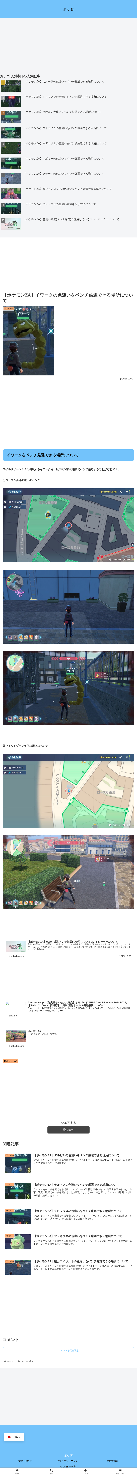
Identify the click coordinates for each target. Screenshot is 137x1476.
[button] (127, 749)
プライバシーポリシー (68, 1460)
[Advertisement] (68, 44)
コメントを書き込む (68, 1350)
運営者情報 (112, 1460)
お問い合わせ (25, 1460)
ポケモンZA (11, 1061)
